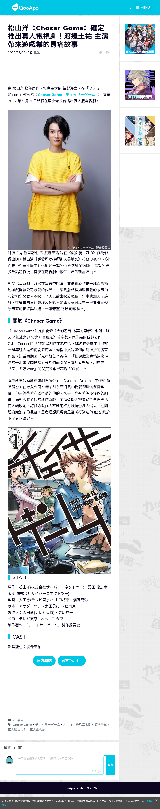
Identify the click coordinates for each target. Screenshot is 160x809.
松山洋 (68, 725)
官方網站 (44, 660)
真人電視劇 (37, 729)
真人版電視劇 (17, 729)
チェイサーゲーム (47, 725)
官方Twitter (71, 660)
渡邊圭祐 (100, 725)
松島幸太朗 (83, 725)
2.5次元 (18, 720)
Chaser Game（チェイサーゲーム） (67, 94)
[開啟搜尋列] (129, 7)
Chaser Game (22, 725)
